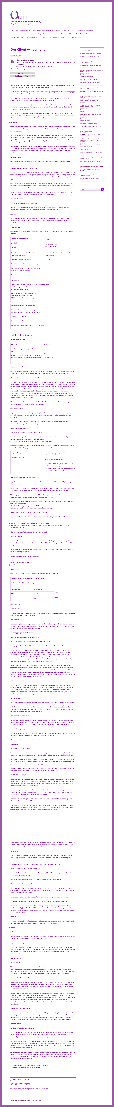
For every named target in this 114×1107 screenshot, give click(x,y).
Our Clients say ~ (77, 37)
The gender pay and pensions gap (48, 34)
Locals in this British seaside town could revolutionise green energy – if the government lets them (91, 140)
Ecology (64, 30)
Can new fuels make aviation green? (82, 30)
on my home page (34, 1067)
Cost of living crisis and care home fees (89, 79)
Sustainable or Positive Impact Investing (23, 34)
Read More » (88, 58)
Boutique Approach (16, 37)
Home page (14, 30)
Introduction (24, 30)
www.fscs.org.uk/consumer (18, 912)
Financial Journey (32, 37)
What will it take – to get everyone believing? (90, 53)
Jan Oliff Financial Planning (25, 21)
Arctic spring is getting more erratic (88, 123)
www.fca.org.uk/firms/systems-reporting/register (26, 836)
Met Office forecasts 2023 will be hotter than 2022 (91, 166)
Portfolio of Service (82, 34)
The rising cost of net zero (86, 131)
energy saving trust (84, 149)
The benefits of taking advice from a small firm (55, 37)
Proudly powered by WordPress (33, 1100)
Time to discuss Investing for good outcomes (46, 30)
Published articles (66, 34)
